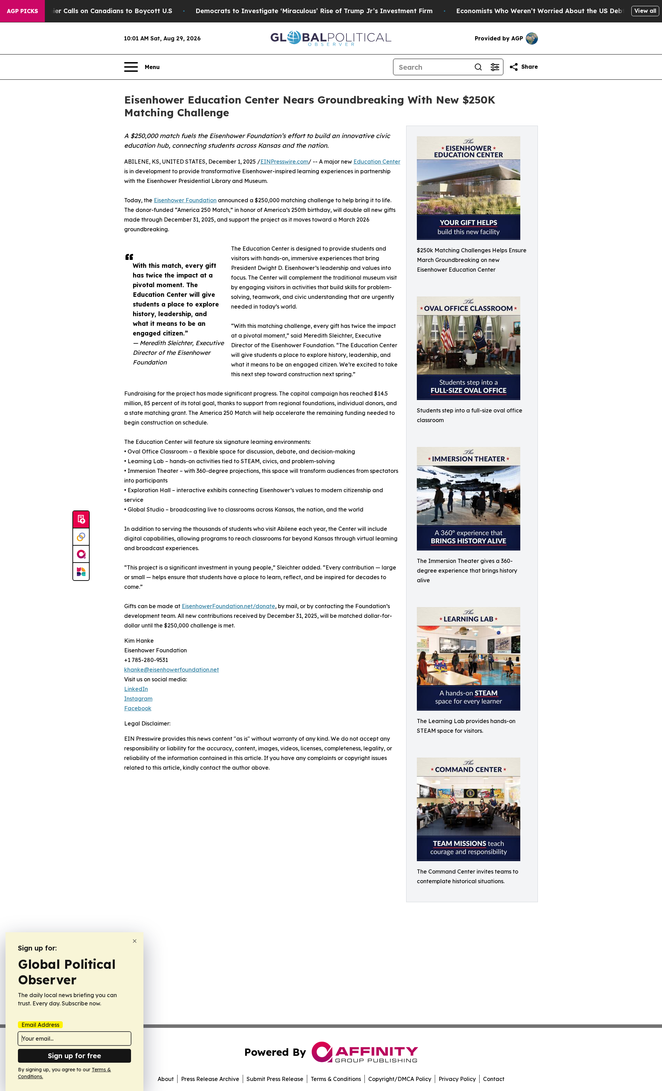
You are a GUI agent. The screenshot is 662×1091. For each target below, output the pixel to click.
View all (645, 10)
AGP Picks (22, 11)
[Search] (478, 67)
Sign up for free (74, 1055)
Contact (493, 1078)
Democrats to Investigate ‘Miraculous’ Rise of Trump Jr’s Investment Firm (314, 11)
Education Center (376, 161)
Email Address (40, 1024)
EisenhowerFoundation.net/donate (228, 606)
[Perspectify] (81, 537)
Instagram (138, 698)
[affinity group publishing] (81, 554)
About (166, 1078)
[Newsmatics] (81, 571)
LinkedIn (136, 688)
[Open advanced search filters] (495, 67)
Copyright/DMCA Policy (399, 1078)
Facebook (137, 708)
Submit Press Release (275, 1078)
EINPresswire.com (284, 161)
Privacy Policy (457, 1078)
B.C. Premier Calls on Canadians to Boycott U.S (97, 11)
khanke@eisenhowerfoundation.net (171, 669)
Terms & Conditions (336, 1078)
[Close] (134, 941)
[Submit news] (81, 519)
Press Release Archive (210, 1078)
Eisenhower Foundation (185, 200)
